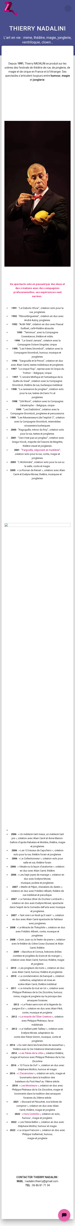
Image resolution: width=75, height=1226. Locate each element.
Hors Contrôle (31, 1113)
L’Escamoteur (26, 1073)
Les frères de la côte (31, 1053)
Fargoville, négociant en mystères (40, 450)
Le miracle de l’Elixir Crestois (36, 1016)
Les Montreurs (29, 1085)
